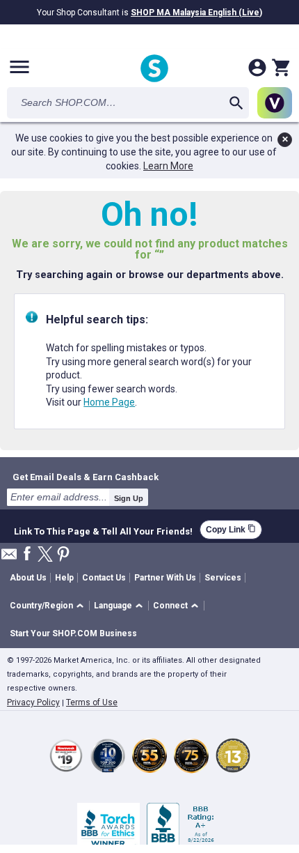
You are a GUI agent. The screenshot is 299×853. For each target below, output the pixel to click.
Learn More (168, 165)
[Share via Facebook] (27, 554)
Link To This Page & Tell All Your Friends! (103, 529)
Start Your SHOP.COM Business (73, 633)
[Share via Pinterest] (63, 555)
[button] (49, 606)
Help (64, 578)
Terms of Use (92, 702)
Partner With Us (165, 578)
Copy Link (231, 529)
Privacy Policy (33, 702)
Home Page (109, 402)
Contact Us (104, 578)
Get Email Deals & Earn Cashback (86, 477)
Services (222, 578)
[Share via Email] (9, 557)
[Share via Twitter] (45, 555)
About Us (28, 578)
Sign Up (128, 498)
